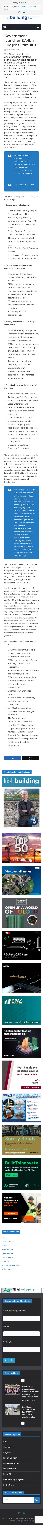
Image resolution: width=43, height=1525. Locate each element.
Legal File (5, 1261)
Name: (6, 1326)
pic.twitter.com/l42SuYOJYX (24, 179)
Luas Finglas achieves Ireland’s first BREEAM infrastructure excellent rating (29, 1412)
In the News (6, 1269)
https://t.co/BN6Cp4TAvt (23, 176)
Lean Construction (9, 1253)
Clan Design (30, 1521)
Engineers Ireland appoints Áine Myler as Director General (23, 7)
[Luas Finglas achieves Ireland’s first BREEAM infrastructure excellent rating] (12, 1409)
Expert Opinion (7, 1249)
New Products (7, 1257)
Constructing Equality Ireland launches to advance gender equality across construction (30, 1392)
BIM (3, 1238)
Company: (7, 1342)
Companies (6, 1242)
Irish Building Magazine (11, 1265)
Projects (5, 1245)
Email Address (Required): (14, 1310)
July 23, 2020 (19, 188)
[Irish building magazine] (21, 17)
